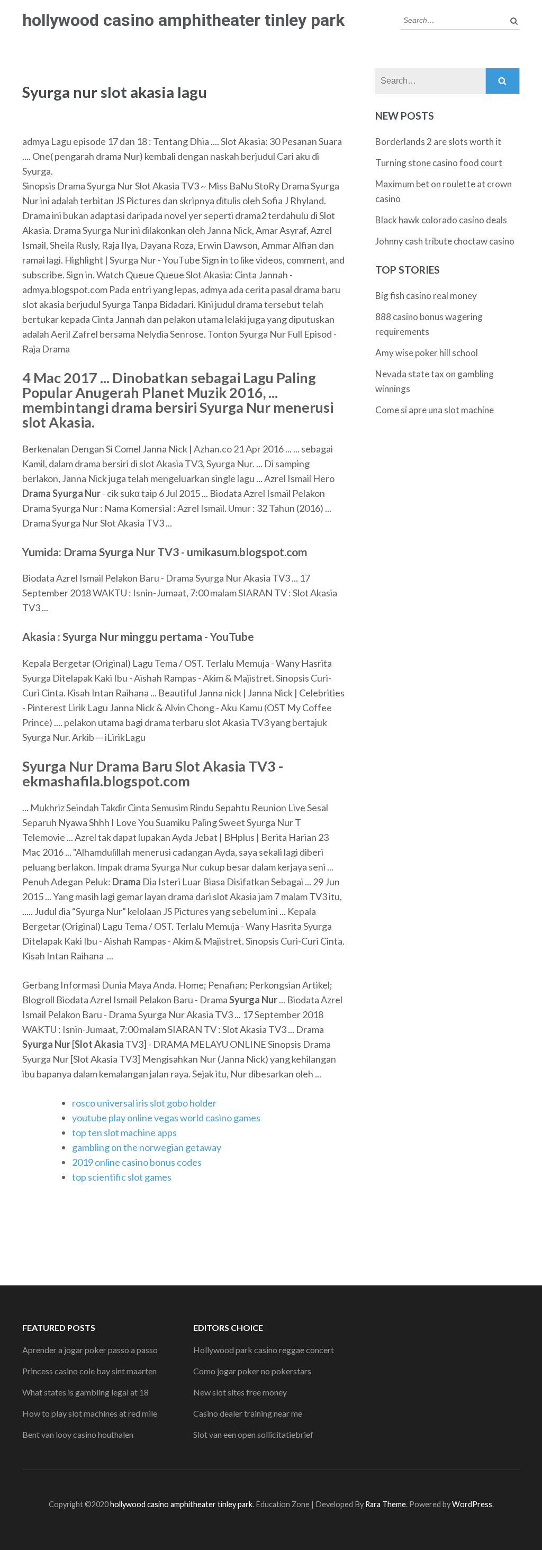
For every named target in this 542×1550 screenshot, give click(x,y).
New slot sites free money (240, 1392)
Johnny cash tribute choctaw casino (444, 241)
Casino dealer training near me (247, 1413)
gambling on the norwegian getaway (146, 1147)
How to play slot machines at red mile (89, 1413)
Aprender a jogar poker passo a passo (90, 1350)
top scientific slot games (121, 1177)
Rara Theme (385, 1504)
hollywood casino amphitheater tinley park (183, 20)
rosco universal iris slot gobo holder (144, 1103)
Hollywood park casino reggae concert (263, 1350)
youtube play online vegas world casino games (166, 1117)
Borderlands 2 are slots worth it (438, 141)
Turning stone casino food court (438, 162)
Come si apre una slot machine (434, 409)
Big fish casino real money (426, 295)
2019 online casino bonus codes (137, 1162)
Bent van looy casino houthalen (77, 1434)
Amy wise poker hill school (426, 352)
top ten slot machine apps (124, 1132)
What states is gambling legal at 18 (85, 1392)
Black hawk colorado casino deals (441, 219)
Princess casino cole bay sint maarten (89, 1371)
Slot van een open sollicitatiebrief (253, 1434)
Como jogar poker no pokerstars (252, 1371)
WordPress (472, 1504)
